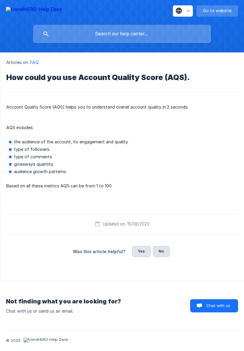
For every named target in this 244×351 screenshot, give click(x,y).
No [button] (161, 251)
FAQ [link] (34, 62)
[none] (34, 10)
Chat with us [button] (218, 305)
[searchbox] (122, 34)
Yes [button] (141, 251)
